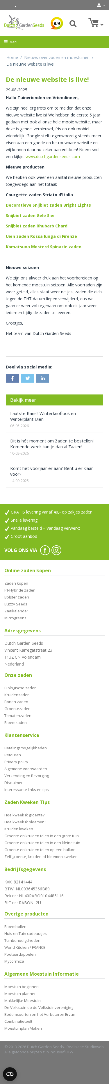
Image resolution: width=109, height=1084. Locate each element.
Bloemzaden (15, 722)
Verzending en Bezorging (26, 775)
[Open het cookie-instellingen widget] (10, 1074)
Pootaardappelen (20, 954)
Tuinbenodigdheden (22, 940)
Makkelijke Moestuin (22, 1000)
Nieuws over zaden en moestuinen (57, 57)
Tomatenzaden (17, 715)
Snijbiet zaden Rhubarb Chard (36, 226)
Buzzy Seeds (15, 604)
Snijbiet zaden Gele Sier (30, 215)
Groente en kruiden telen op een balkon (40, 849)
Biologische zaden (20, 687)
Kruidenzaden (17, 694)
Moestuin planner (20, 993)
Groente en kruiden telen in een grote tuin (41, 835)
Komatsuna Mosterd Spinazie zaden (43, 246)
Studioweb (94, 1046)
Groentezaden (17, 708)
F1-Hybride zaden (19, 590)
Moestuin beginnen (21, 986)
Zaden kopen (16, 583)
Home (12, 57)
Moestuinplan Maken (23, 1028)
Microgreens (15, 617)
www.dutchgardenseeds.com (53, 156)
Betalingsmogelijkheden (25, 748)
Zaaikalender (16, 611)
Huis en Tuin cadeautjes (25, 933)
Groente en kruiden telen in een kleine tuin (42, 842)
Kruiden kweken (18, 828)
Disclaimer (13, 782)
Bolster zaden (16, 597)
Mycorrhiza (14, 961)
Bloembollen (15, 926)
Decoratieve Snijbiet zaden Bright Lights (48, 205)
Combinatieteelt (18, 1021)
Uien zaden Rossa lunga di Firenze (41, 236)
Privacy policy (16, 761)
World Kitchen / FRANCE (24, 947)
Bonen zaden (16, 701)
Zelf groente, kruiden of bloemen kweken (41, 856)
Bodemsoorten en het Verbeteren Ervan (39, 1014)
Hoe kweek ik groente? (24, 815)
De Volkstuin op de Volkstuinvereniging (38, 1007)
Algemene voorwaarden (25, 768)
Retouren (12, 754)
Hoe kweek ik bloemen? (25, 821)
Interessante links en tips (26, 789)
